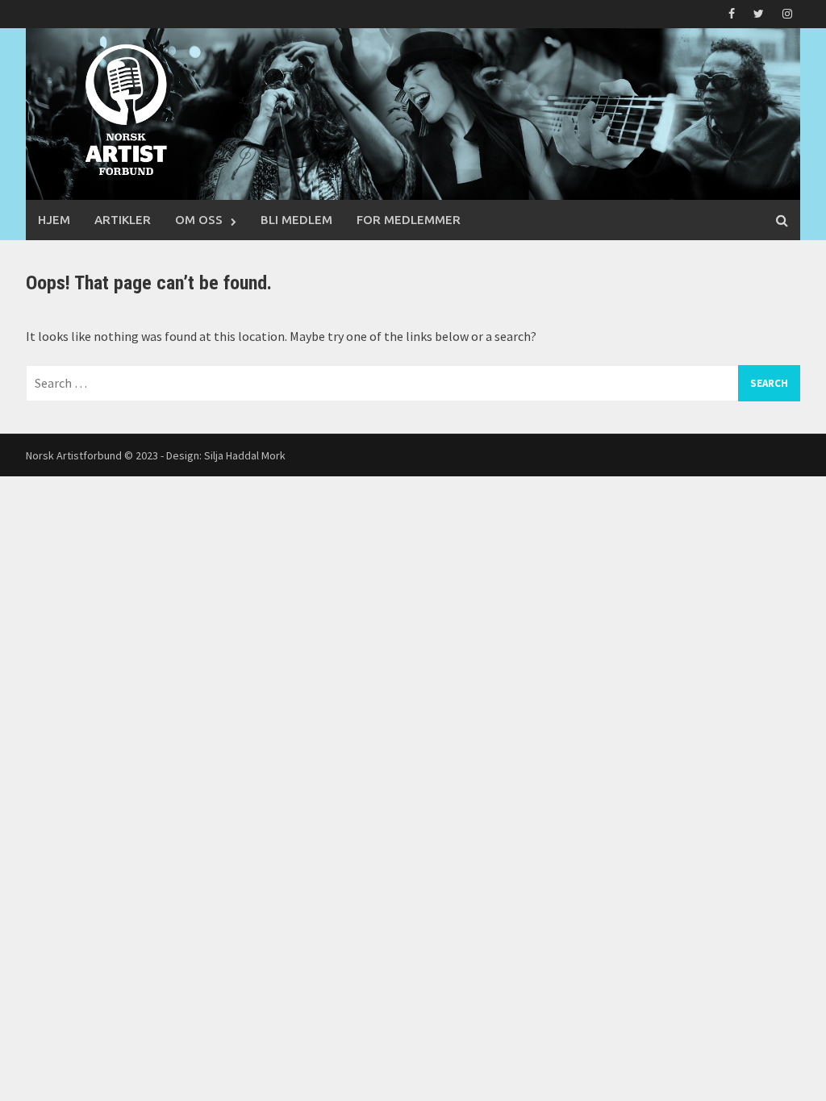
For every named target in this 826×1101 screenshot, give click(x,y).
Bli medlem (296, 219)
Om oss (199, 219)
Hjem (54, 219)
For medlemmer (409, 219)
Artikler (122, 219)
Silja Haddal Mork (245, 455)
